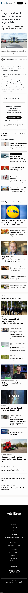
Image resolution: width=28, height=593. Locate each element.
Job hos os (14, 558)
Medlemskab (14, 524)
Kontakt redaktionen (14, 552)
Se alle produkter (14, 530)
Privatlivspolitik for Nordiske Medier (14, 537)
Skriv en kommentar (21, 133)
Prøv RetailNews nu (14, 117)
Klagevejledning (14, 542)
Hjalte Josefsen (10, 59)
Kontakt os (14, 555)
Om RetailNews (14, 561)
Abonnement (14, 522)
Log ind (20, 121)
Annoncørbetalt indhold (14, 545)
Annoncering (14, 527)
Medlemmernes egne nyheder (11, 298)
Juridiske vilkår (14, 540)
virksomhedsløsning (18, 125)
